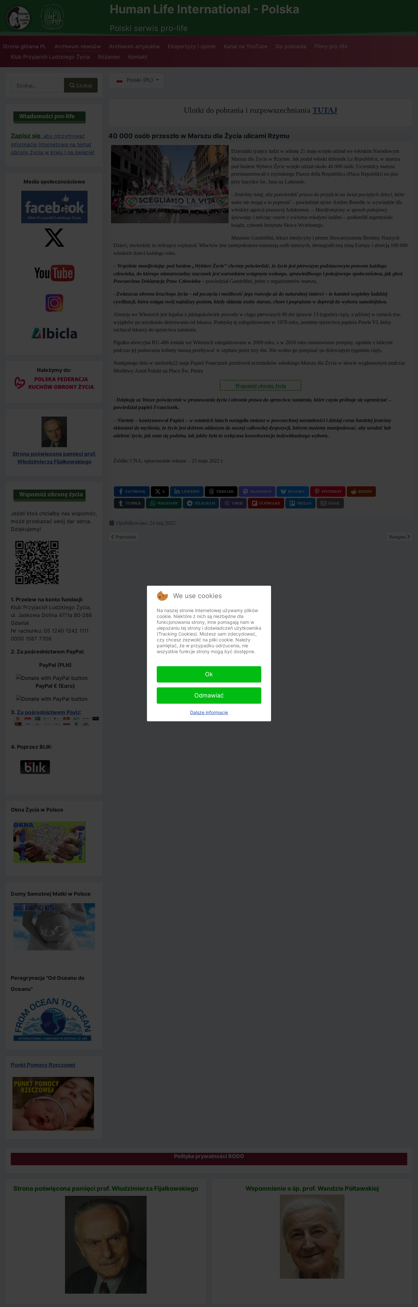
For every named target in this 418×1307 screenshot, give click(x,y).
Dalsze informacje (209, 712)
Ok (209, 674)
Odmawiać (209, 695)
